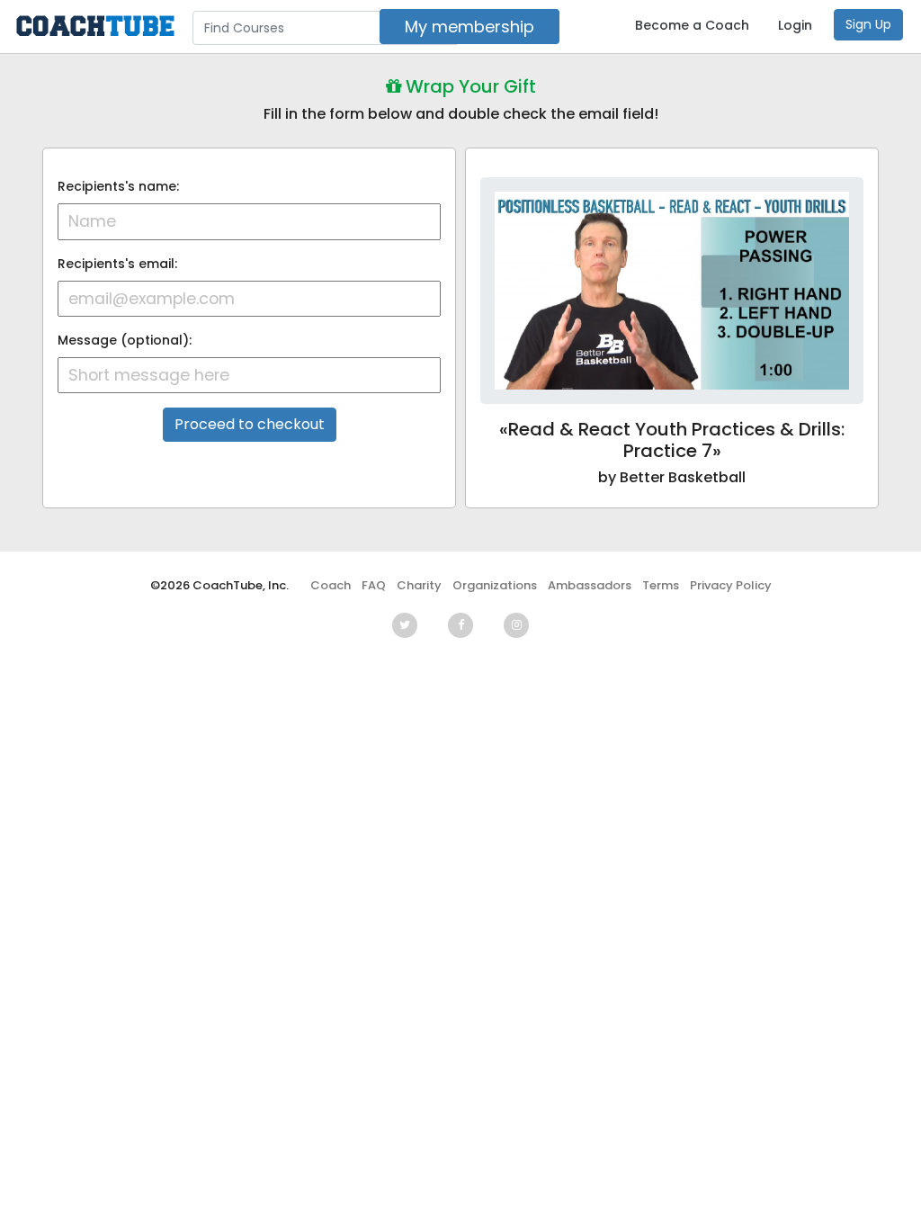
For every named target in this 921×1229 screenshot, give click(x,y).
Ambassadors (589, 585)
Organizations (494, 585)
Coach (330, 585)
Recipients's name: (118, 186)
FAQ (374, 585)
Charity (419, 585)
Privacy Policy (731, 585)
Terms (660, 585)
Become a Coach (692, 25)
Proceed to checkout (249, 424)
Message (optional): (125, 340)
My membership (469, 26)
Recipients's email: (117, 264)
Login (795, 25)
